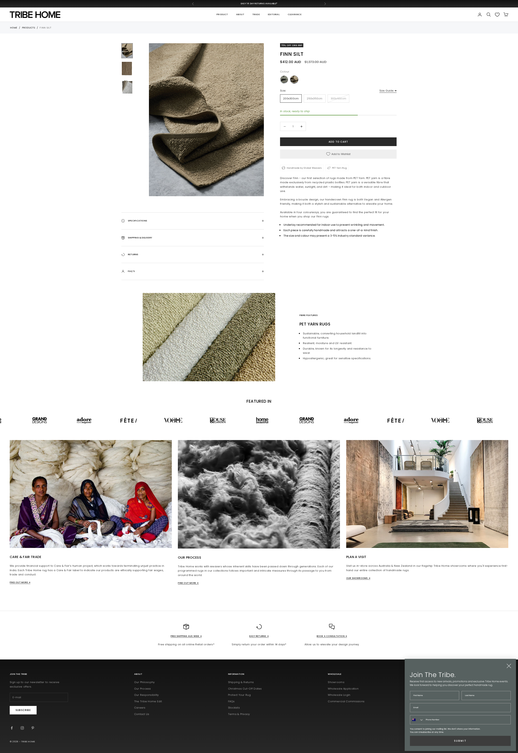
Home (13, 27)
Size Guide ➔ (388, 91)
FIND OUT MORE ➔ (20, 582)
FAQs (231, 701)
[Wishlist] (497, 15)
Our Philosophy (144, 682)
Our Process (142, 689)
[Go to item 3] (127, 86)
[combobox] (417, 719)
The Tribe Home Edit (148, 701)
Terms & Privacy (239, 714)
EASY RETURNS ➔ (259, 636)
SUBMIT (460, 740)
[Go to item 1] (127, 50)
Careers (139, 708)
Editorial (274, 14)
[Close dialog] (509, 666)
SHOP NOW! (280, 3)
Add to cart (338, 141)
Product (222, 14)
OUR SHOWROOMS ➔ (358, 578)
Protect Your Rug (239, 695)
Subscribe (23, 710)
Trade (256, 14)
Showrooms (336, 682)
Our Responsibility (146, 695)
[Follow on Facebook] (12, 728)
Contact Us (141, 714)
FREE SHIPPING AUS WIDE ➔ (186, 636)
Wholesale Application (343, 689)
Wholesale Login (339, 695)
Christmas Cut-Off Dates (245, 689)
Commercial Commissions (346, 701)
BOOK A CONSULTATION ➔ (332, 636)
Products (28, 27)
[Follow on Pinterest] (33, 728)
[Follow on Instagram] (22, 728)
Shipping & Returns (241, 682)
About (240, 14)
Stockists (234, 708)
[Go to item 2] (127, 68)
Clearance (294, 14)
